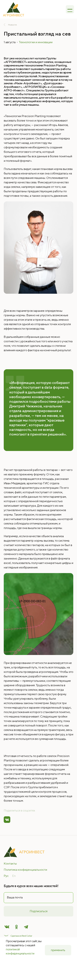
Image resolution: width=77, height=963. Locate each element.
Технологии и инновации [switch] (36, 42)
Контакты (10, 863)
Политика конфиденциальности (25, 869)
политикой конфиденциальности (20, 951)
